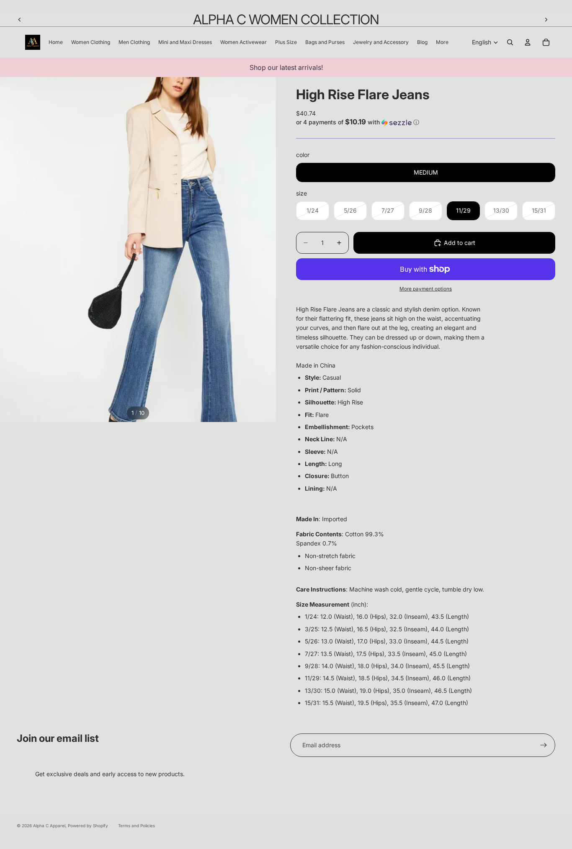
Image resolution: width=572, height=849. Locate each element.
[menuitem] (442, 42)
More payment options (425, 289)
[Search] (510, 42)
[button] (425, 122)
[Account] (527, 42)
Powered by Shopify (88, 825)
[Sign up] (543, 745)
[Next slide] (546, 19)
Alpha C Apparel (49, 825)
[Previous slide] (19, 19)
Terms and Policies (136, 825)
